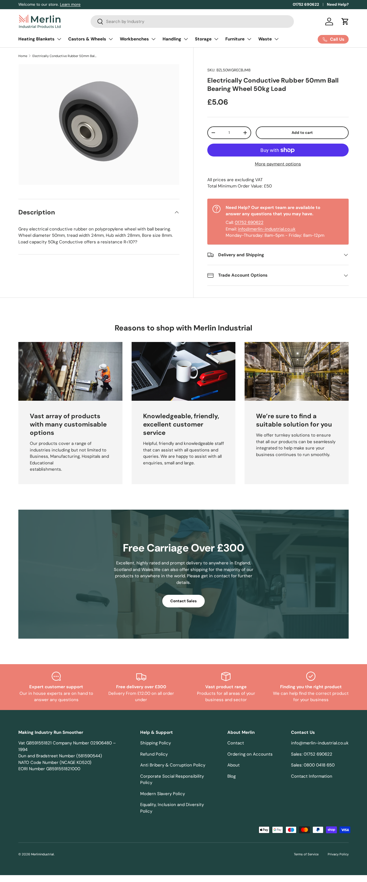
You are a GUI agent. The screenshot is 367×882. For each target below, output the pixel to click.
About (233, 765)
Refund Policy (154, 754)
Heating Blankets (36, 39)
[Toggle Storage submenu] (216, 39)
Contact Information (311, 776)
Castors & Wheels (87, 39)
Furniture (235, 39)
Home (22, 56)
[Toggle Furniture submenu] (249, 39)
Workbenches (134, 39)
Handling (172, 39)
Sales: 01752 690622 (311, 754)
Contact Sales (183, 601)
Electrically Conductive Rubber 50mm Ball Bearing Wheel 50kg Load (64, 56)
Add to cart (302, 132)
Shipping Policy (155, 743)
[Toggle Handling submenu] (185, 39)
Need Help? (338, 4)
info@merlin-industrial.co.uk (267, 229)
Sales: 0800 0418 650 (313, 765)
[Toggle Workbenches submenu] (153, 39)
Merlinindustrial (42, 854)
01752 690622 (306, 4)
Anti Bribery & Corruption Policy (172, 765)
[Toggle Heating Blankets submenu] (59, 39)
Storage (203, 39)
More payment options (278, 164)
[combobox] (192, 21)
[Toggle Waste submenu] (276, 39)
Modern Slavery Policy (162, 794)
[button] (345, 21)
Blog (231, 776)
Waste (265, 39)
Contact (235, 743)
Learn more (70, 4)
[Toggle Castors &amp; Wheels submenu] (110, 39)
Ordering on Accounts (250, 754)
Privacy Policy (338, 854)
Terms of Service (306, 854)
